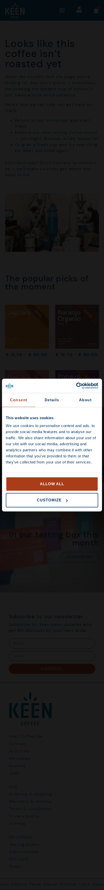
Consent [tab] (19, 399)
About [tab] (85, 399)
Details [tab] (52, 399)
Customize (49, 500)
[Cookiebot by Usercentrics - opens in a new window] (76, 386)
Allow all (52, 484)
